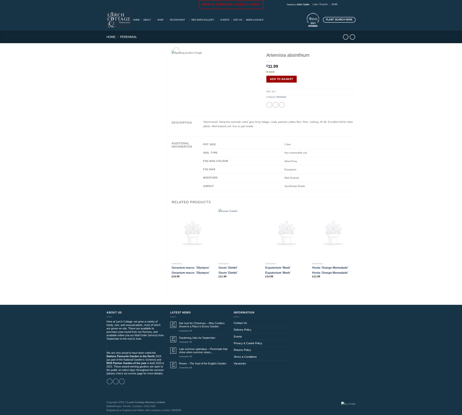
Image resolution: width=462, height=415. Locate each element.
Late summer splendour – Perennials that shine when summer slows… (203, 350)
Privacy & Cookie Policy (248, 343)
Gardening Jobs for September (197, 337)
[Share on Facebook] (269, 105)
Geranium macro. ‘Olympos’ (191, 267)
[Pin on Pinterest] (282, 105)
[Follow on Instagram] (347, 4)
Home (136, 20)
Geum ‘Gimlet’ (228, 267)
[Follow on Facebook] (344, 4)
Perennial (128, 37)
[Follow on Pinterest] (354, 4)
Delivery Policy (242, 329)
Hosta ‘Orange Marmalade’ (330, 267)
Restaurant (177, 20)
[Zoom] (176, 51)
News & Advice (254, 20)
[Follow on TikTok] (351, 4)
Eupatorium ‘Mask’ (278, 267)
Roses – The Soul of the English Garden (202, 363)
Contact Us (240, 322)
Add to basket (281, 79)
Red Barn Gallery (202, 20)
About (147, 20)
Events (225, 20)
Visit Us (237, 20)
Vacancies (240, 363)
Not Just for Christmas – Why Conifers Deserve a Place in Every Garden (202, 325)
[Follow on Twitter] (122, 381)
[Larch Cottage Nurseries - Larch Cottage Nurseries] (118, 19)
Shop (160, 20)
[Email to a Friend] (275, 105)
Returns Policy (242, 349)
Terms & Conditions (245, 356)
